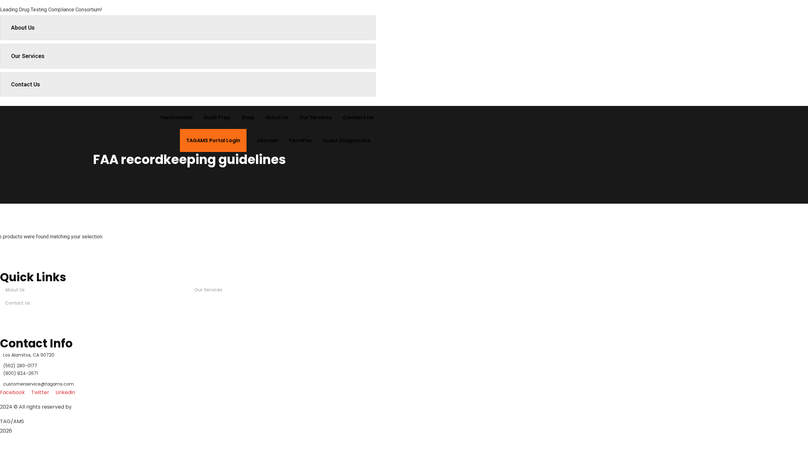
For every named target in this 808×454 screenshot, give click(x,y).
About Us (23, 27)
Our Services (28, 56)
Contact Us (25, 84)
